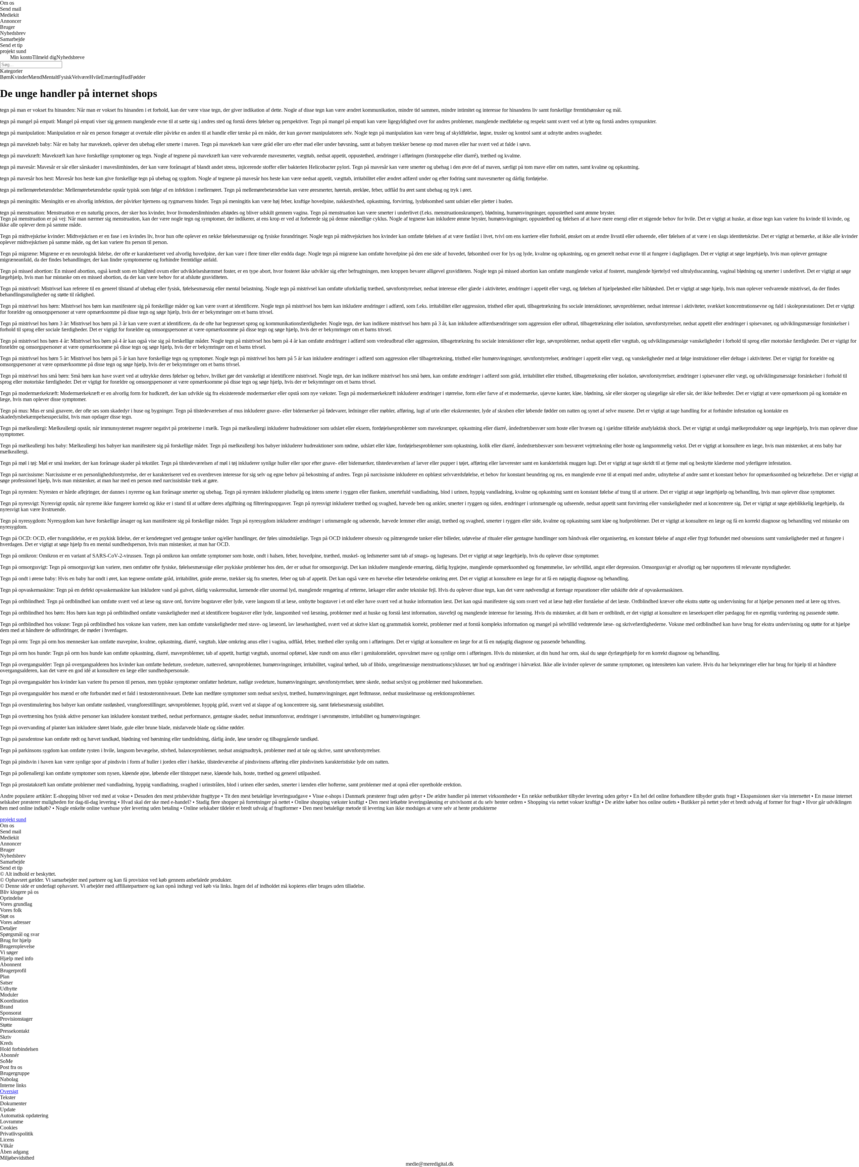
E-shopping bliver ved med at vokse (91, 796)
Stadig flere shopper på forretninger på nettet (243, 802)
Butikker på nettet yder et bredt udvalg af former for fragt (741, 802)
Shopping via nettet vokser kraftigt (563, 802)
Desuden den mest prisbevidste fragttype (177, 796)
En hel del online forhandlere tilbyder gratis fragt (684, 796)
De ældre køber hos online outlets (640, 802)
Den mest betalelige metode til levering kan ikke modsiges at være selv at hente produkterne (400, 808)
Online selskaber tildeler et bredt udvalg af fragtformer (241, 808)
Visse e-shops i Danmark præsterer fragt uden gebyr (367, 796)
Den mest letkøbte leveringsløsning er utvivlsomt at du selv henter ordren (446, 802)
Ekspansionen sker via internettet (775, 796)
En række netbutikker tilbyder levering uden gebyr (575, 796)
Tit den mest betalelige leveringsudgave (266, 796)
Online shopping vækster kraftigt (329, 802)
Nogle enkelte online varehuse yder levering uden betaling (117, 808)
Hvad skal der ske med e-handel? (156, 802)
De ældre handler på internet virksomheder (472, 796)
